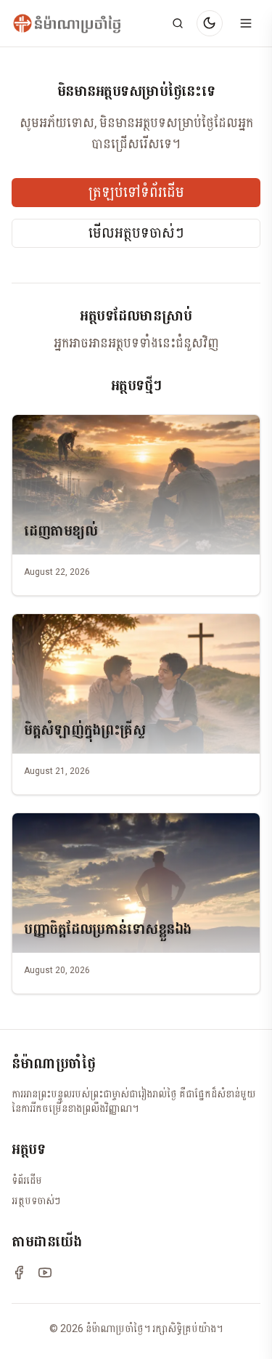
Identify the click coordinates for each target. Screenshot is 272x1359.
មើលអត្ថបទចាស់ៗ (136, 233)
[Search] (178, 23)
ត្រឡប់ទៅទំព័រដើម (136, 192)
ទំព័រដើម (27, 1180)
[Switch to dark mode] (210, 23)
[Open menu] (245, 23)
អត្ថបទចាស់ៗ (36, 1200)
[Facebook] (19, 1272)
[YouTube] (45, 1272)
